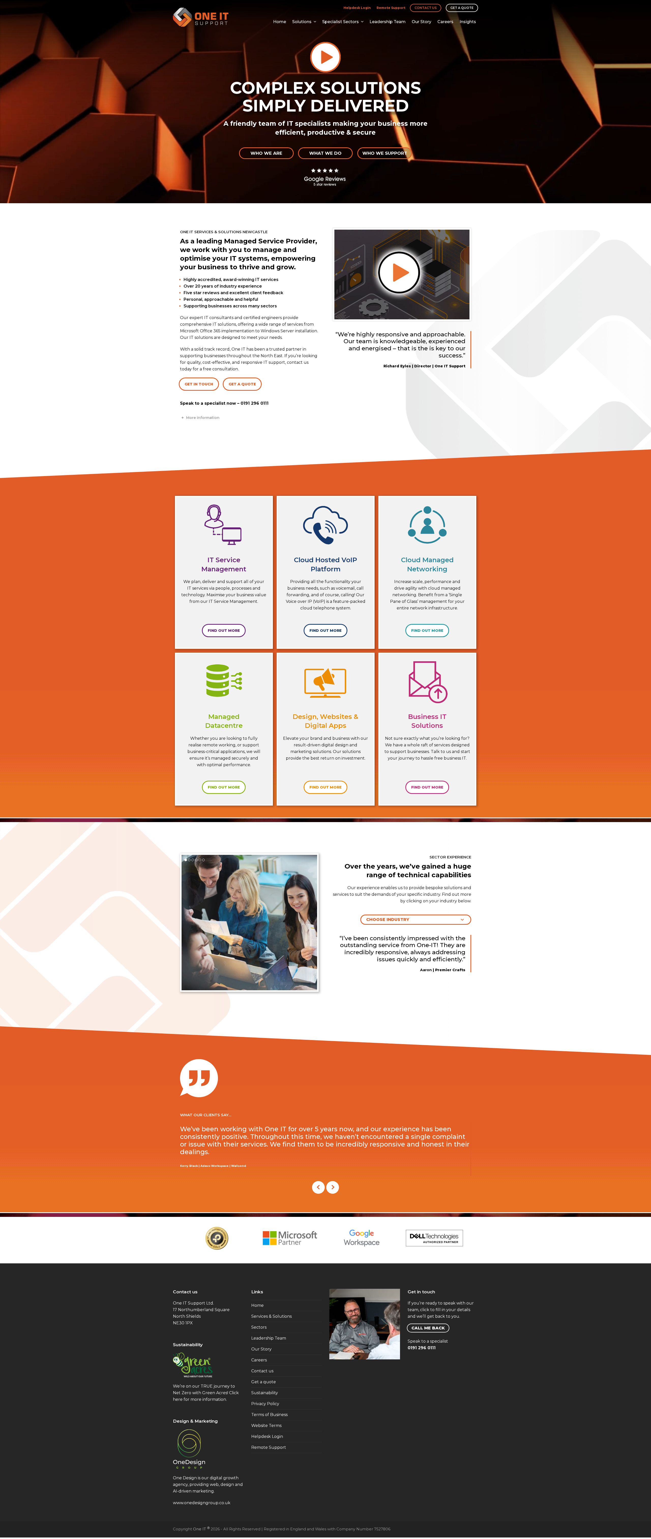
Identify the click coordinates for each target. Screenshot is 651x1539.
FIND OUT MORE (224, 630)
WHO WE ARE (266, 153)
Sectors (259, 1327)
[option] (217, 1238)
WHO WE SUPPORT (384, 153)
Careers (259, 1359)
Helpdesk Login (357, 8)
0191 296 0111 (255, 403)
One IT (201, 1529)
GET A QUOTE (242, 384)
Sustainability (264, 1392)
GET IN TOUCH (199, 384)
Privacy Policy (265, 1403)
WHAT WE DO (325, 153)
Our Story (261, 1348)
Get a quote (462, 8)
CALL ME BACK (428, 1327)
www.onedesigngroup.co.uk (201, 1502)
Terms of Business (269, 1414)
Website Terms (266, 1425)
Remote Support (391, 8)
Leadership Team (268, 1338)
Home (257, 1305)
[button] (185, 860)
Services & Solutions (271, 1316)
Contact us (426, 8)
